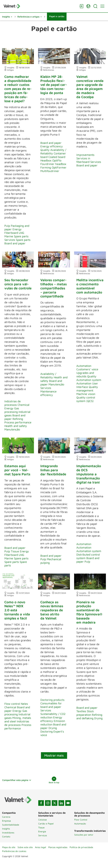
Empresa (6, 820)
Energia (42, 831)
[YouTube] (68, 803)
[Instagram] (48, 803)
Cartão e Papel (46, 823)
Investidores (8, 832)
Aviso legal (40, 847)
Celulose (42, 819)
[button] (7, 16)
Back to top (54, 782)
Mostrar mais (54, 755)
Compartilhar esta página (15, 780)
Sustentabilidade (10, 824)
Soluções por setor (83, 834)
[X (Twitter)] (54, 803)
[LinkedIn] (61, 803)
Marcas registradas (57, 847)
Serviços (42, 835)
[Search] (95, 6)
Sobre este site (25, 847)
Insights (6, 828)
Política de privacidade (81, 847)
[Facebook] (41, 803)
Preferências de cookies (14, 851)
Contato (6, 836)
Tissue (41, 827)
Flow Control (80, 819)
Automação (80, 823)
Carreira (6, 817)
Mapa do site (8, 847)
